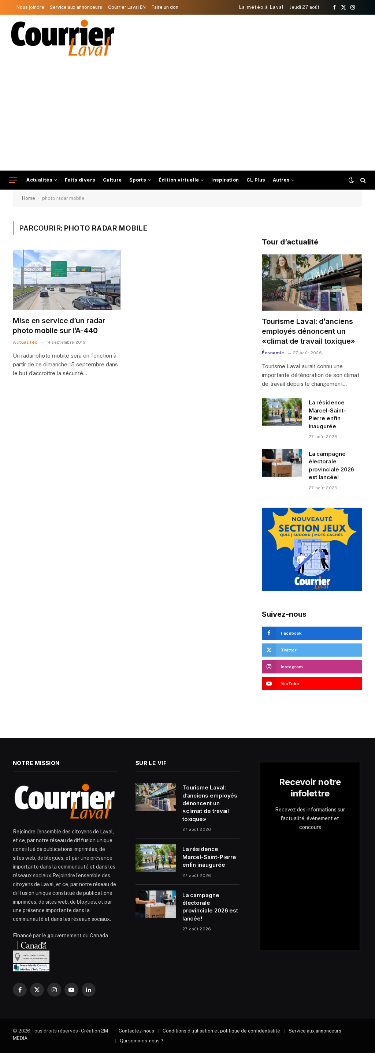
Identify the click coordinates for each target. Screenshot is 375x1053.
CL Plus (256, 180)
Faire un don (165, 7)
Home (28, 198)
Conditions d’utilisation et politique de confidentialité (221, 1031)
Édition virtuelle (179, 180)
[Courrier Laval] (63, 38)
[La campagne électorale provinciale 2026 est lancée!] (282, 463)
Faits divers (80, 180)
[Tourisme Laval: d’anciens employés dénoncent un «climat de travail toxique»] (312, 282)
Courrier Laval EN (127, 7)
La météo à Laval (261, 7)
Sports (137, 180)
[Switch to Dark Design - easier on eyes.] (351, 180)
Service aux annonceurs (76, 7)
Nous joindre (30, 7)
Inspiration (225, 180)
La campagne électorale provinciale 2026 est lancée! (331, 465)
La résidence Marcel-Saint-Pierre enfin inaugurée (327, 414)
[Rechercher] (362, 180)
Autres (281, 180)
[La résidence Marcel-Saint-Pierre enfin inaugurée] (282, 412)
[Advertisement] (187, 115)
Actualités (39, 180)
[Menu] (13, 180)
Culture (112, 180)
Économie (273, 352)
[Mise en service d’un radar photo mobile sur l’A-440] (66, 280)
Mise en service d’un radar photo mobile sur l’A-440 (59, 325)
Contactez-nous (136, 1031)
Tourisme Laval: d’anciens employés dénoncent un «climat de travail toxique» (308, 331)
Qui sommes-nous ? (141, 1040)
